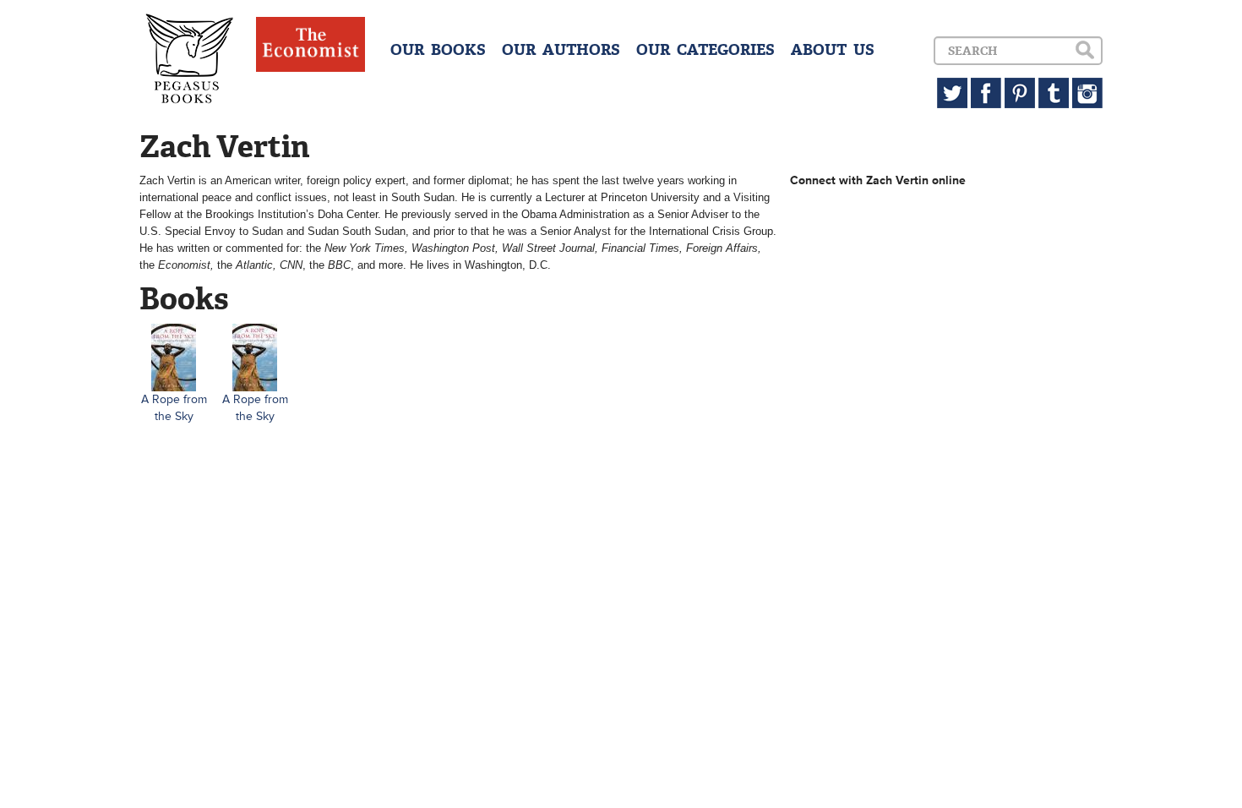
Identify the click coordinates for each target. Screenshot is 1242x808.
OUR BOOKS (438, 50)
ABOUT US (832, 50)
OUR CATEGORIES (705, 50)
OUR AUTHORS (561, 50)
